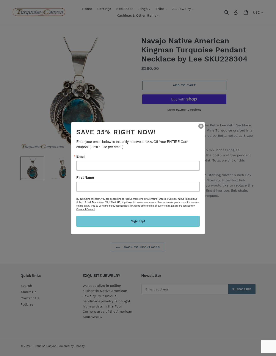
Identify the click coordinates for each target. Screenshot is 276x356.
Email (80, 156)
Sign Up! (138, 221)
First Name (85, 177)
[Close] (201, 126)
